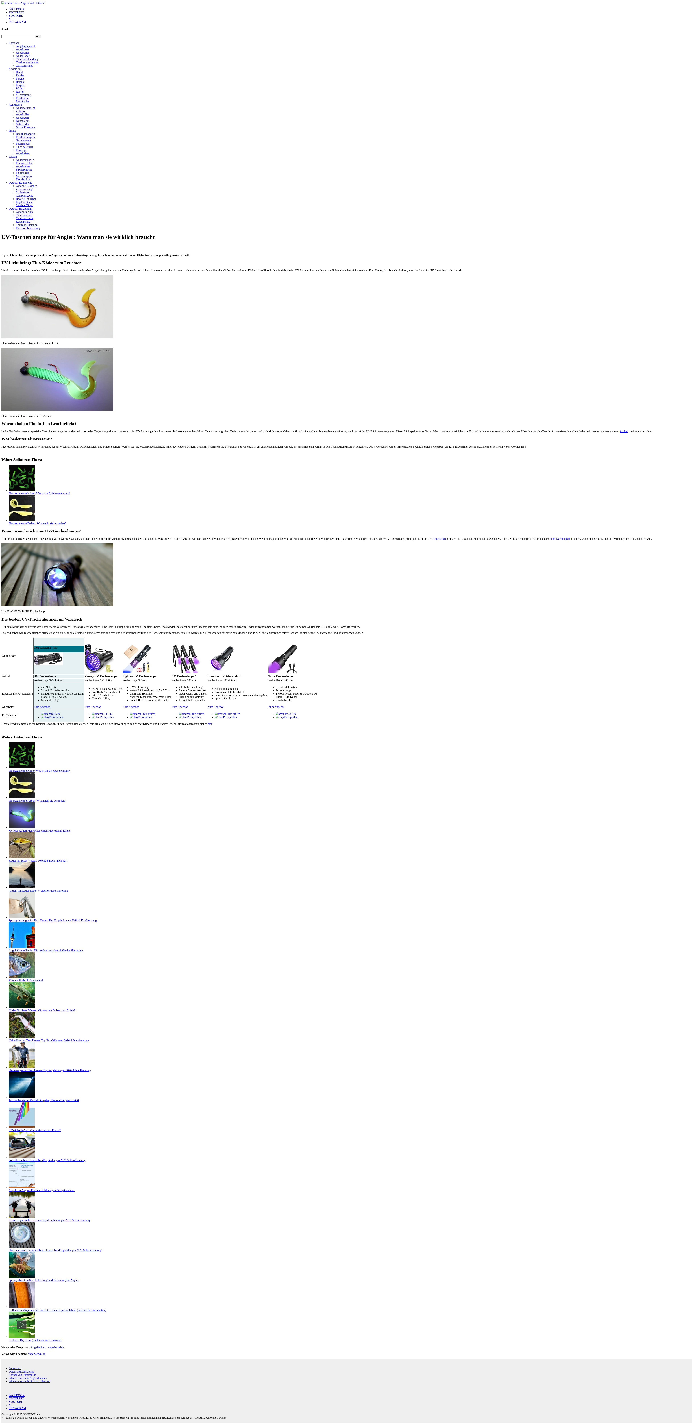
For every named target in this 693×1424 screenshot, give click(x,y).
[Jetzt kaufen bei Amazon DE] (48, 664)
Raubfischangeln (25, 133)
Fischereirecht (24, 169)
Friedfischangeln (25, 137)
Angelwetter (23, 166)
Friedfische (22, 98)
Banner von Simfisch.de (22, 1374)
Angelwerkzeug (36, 1353)
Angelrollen (22, 52)
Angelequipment (25, 46)
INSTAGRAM (17, 22)
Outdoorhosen (24, 215)
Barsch (20, 81)
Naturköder (22, 124)
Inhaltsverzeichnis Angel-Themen (28, 1378)
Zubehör (21, 111)
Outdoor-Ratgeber (26, 185)
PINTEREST (16, 12)
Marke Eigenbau (25, 127)
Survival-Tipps (24, 205)
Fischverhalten (24, 163)
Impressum (15, 1368)
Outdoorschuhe (24, 218)
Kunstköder (22, 120)
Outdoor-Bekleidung (20, 208)
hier (210, 723)
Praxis (12, 130)
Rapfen (20, 91)
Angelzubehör (56, 1347)
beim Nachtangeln (560, 538)
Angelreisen (23, 153)
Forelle (20, 78)
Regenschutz (23, 221)
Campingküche (24, 195)
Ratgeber (14, 42)
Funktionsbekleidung (28, 228)
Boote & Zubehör (26, 198)
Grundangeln (23, 140)
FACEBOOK (17, 9)
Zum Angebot (42, 706)
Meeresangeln (24, 176)
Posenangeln (23, 143)
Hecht (19, 72)
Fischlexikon (23, 179)
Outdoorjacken (24, 211)
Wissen (13, 156)
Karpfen (20, 85)
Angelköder (22, 55)
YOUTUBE (16, 15)
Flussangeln (22, 172)
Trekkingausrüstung (27, 62)
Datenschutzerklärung (21, 1371)
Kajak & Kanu (24, 202)
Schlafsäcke (22, 192)
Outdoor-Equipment (20, 182)
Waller (19, 88)
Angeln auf (15, 68)
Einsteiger (21, 150)
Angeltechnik (38, 1347)
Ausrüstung (15, 104)
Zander (20, 75)
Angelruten (22, 49)
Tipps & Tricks (24, 146)
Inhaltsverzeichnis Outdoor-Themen (29, 1381)
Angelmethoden (25, 159)
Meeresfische (23, 94)
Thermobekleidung (27, 224)
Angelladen (439, 538)
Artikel (624, 431)
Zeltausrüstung (24, 65)
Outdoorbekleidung (27, 59)
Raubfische (22, 101)
